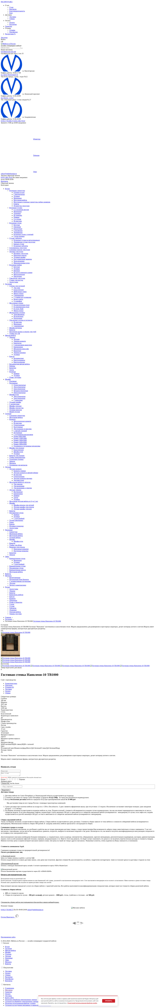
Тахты (11, 370)
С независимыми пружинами (20, 581)
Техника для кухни (16, 251)
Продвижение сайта (8, 937)
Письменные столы (16, 513)
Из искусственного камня (23, 272)
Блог (11, 13)
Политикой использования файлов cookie (82, 1003)
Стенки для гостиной (17, 286)
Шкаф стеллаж (14, 412)
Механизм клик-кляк (21, 349)
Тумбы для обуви (15, 545)
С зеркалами (18, 400)
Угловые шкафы (15, 402)
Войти (3, 39)
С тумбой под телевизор (22, 297)
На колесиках (18, 316)
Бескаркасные (19, 358)
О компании (9, 988)
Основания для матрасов (18, 465)
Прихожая (8, 958)
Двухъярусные (19, 480)
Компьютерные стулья (17, 566)
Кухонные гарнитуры (17, 190)
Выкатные (17, 351)
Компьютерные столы (17, 558)
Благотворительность (17, 11)
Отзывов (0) (9, 687)
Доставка (12, 17)
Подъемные (18, 433)
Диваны (12, 337)
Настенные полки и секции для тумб (22, 332)
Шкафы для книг (15, 406)
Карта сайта (9, 998)
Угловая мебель (14, 537)
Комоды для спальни (16, 455)
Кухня (7, 947)
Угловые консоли (15, 410)
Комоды (12, 330)
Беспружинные (14, 577)
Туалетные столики (16, 459)
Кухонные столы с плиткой (23, 234)
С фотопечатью (19, 194)
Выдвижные (18, 492)
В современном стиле (21, 307)
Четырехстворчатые (21, 391)
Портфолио (13, 32)
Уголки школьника (16, 520)
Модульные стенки (16, 303)
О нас (11, 7)
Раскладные (18, 229)
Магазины (9, 990)
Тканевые (17, 213)
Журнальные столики (17, 312)
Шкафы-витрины (15, 328)
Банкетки (12, 368)
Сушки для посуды (16, 280)
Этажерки (13, 610)
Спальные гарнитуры (17, 415)
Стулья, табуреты (15, 238)
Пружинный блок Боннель (19, 579)
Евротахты (17, 343)
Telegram (36, 155)
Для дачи (17, 288)
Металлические (19, 274)
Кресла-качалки (19, 362)
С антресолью (14, 404)
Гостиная (8, 948)
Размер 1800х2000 (20, 444)
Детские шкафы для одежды (24, 507)
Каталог (6, 943)
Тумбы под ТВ (14, 333)
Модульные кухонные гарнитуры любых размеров (32, 202)
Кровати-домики (20, 471)
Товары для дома (15, 614)
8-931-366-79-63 (19, 121)
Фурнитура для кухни (22, 206)
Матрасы (12, 463)
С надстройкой (19, 518)
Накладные (18, 276)
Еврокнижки (18, 347)
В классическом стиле (22, 305)
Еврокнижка (18, 494)
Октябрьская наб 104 (8, 52)
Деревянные (18, 232)
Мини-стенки (18, 293)
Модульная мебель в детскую (19, 482)
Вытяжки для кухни (21, 253)
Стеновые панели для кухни (19, 250)
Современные (19, 295)
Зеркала (12, 461)
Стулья (11, 606)
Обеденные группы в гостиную (20, 320)
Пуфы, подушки (15, 377)
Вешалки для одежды (17, 547)
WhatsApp (36, 139)
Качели (12, 524)
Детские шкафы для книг (23, 509)
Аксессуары (13, 282)
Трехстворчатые (19, 389)
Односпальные (19, 425)
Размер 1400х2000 (20, 440)
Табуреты (12, 608)
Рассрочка (13, 24)
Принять (108, 1001)
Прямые (16, 217)
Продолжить (6, 790)
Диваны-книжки (20, 353)
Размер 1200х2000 (20, 438)
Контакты (12, 9)
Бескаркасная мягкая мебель (19, 364)
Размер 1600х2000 (20, 442)
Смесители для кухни (17, 278)
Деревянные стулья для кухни (24, 242)
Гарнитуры (13, 532)
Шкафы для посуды (16, 408)
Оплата (12, 22)
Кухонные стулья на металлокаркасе (27, 240)
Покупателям (8, 967)
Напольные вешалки (21, 549)
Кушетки (12, 372)
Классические (19, 290)
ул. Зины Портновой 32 (9, 75)
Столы (11, 604)
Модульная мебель (20, 200)
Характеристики (11, 683)
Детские (17, 339)
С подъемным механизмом (23, 434)
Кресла (11, 356)
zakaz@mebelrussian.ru (9, 174)
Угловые (17, 196)
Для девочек (18, 484)
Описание (8, 685)
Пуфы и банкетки (15, 602)
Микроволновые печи (22, 263)
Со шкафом (18, 301)
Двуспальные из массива (23, 429)
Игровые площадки (16, 526)
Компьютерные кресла (17, 570)
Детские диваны (15, 490)
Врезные (17, 271)
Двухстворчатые (19, 387)
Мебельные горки (20, 292)
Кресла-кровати (19, 360)
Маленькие (18, 198)
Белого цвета (18, 299)
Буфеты (16, 204)
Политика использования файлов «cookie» (20, 1003)
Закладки (4, 37)
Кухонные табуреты (21, 246)
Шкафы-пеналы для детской (24, 505)
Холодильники (19, 261)
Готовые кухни (19, 192)
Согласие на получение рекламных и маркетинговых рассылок (28, 1005)
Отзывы (12, 30)
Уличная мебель (15, 612)
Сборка (12, 19)
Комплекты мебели (16, 595)
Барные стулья (19, 244)
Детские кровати (15, 469)
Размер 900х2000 (20, 436)
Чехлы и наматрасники (17, 585)
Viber (35, 172)
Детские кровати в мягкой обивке (26, 473)
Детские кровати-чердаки (23, 478)
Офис (7, 960)
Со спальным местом (21, 210)
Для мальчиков (19, 486)
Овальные (17, 227)
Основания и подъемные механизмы (27, 446)
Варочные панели (20, 255)
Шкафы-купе (14, 394)
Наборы (12, 366)
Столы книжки (19, 236)
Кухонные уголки (15, 208)
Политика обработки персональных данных (21, 999)
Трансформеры (19, 314)
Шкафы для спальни (16, 448)
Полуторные (18, 427)
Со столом (17, 219)
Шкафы (12, 503)
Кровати (12, 419)
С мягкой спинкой (20, 431)
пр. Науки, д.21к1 (7, 98)
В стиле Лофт (18, 309)
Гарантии (8, 26)
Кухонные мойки (15, 265)
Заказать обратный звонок (10, 175)
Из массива (18, 221)
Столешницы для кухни (18, 248)
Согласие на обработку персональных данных (22, 1001)
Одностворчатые (20, 385)
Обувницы (13, 600)
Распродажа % (10, 34)
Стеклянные (18, 231)
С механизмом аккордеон (23, 345)
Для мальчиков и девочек (23, 488)
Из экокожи (18, 215)
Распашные (13, 383)
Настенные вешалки (21, 551)
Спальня (8, 954)
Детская (8, 956)
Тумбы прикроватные (17, 457)
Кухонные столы (15, 223)
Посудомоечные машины (23, 259)
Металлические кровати (22, 421)
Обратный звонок (7, 183)
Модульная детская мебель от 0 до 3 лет (23, 501)
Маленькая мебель (16, 534)
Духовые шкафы (19, 257)
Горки (11, 522)
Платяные (13, 381)
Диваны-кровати (20, 341)
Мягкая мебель (10, 950)
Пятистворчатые (20, 393)
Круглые (17, 225)
